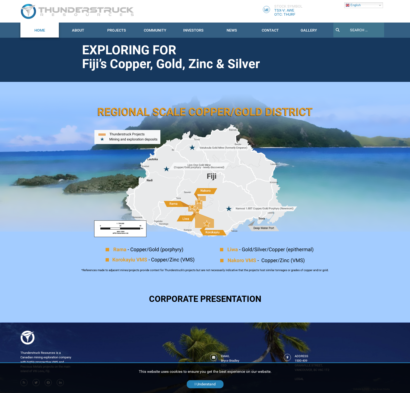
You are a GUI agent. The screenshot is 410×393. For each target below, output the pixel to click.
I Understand (205, 384)
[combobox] (358, 30)
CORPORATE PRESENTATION (205, 299)
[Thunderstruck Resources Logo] (77, 11)
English (355, 5)
